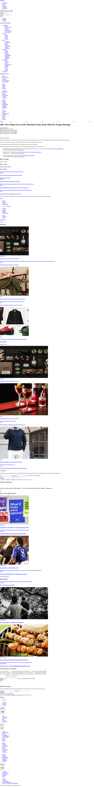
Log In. (9, 206)
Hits (3, 715)
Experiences (5, 2)
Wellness (4, 6)
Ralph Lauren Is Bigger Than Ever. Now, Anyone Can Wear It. (11, 305)
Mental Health (8, 55)
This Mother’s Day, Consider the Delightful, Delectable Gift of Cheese (15, 666)
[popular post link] (14, 255)
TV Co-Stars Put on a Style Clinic (7, 585)
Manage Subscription (7, 782)
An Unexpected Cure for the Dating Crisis (9, 567)
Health (6, 53)
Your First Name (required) (17, 672)
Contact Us (5, 774)
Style (4, 5)
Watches (7, 47)
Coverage (4, 718)
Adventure (7, 29)
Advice (6, 50)
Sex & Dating (8, 32)
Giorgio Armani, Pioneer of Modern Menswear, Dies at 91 (10, 193)
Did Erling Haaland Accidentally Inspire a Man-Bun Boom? (13, 533)
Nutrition (7, 56)
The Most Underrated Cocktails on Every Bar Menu (9, 264)
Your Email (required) (16, 671)
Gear (1, 336)
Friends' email (3, 678)
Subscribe (7, 10)
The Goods (5, 7)
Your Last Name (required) (17, 673)
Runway (7, 44)
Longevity (7, 54)
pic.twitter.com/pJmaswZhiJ (35, 152)
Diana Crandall (4, 127)
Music (6, 38)
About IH (4, 771)
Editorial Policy (6, 772)
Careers (4, 779)
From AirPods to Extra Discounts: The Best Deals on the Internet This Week (13, 339)
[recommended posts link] (14, 523)
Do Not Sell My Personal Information (10, 783)
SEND (2, 679)
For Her (6, 66)
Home (6, 63)
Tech (6, 68)
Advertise (4, 775)
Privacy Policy (20, 479)
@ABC (8, 155)
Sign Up (2, 478)
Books (6, 35)
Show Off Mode (8, 31)
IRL (3, 719)
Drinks (6, 26)
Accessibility (5, 780)
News (6, 43)
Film (6, 34)
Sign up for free (23, 196)
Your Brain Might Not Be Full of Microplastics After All (10, 181)
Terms (4, 776)
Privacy (4, 778)
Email (13, 475)
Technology (2, 525)
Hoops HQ (5, 8)
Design (6, 36)
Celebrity (7, 41)
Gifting (6, 70)
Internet (6, 39)
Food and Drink (8, 64)
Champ (4, 720)
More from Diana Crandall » (6, 166)
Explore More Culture (4, 576)
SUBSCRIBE (5, 204)
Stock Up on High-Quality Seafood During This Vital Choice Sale (14, 659)
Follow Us (2, 10)
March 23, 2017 (20, 149)
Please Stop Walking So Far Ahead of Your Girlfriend (11, 622)
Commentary (7, 42)
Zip (12, 476)
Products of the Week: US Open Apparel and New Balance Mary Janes (12, 298)
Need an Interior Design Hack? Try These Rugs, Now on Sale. (13, 574)
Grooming (7, 48)
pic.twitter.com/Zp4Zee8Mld (28, 155)
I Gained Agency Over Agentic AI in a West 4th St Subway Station (14, 527)
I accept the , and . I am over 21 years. (17, 479)
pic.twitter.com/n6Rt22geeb (57, 148)
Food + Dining (8, 27)
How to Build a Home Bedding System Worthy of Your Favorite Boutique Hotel (14, 187)
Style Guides (7, 46)
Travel (6, 28)
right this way (49, 488)
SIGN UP (2, 692)
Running (7, 58)
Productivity (7, 57)
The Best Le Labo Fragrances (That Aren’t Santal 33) (9, 258)
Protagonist (5, 721)
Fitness (6, 51)
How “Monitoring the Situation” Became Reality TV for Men (11, 175)
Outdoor (7, 65)
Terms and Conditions (10, 479)
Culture (4, 3)
